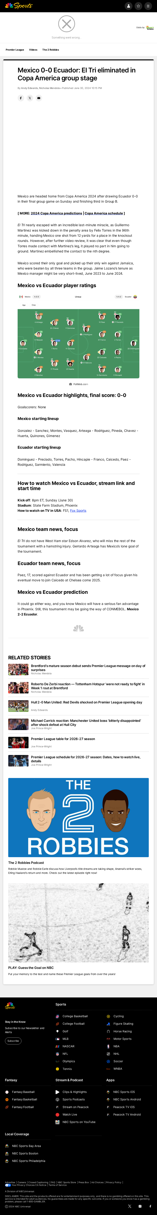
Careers (22, 1182)
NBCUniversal (26, 1191)
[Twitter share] (30, 98)
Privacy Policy (113, 1182)
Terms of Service (58, 1185)
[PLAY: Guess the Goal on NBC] (78, 922)
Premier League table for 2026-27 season (63, 739)
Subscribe (13, 1040)
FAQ (53, 1182)
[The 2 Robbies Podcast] (78, 817)
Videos (33, 49)
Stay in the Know (15, 1021)
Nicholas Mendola (49, 88)
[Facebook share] (21, 98)
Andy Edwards (29, 88)
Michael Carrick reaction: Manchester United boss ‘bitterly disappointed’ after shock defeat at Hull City (86, 723)
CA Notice (40, 1185)
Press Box (83, 1182)
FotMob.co (80, 384)
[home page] (19, 6)
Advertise (10, 1182)
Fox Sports (78, 511)
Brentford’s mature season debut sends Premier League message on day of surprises (88, 668)
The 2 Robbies (50, 49)
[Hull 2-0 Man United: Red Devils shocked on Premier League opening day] (18, 706)
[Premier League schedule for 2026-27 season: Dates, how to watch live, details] (18, 760)
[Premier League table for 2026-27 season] (18, 742)
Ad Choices (97, 1182)
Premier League (15, 49)
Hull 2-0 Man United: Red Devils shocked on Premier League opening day (86, 702)
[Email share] (39, 98)
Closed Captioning (38, 1182)
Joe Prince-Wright (41, 728)
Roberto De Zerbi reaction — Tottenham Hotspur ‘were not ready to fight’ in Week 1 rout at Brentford (88, 686)
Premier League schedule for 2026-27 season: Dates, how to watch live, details (85, 759)
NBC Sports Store (67, 1182)
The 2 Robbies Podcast (26, 863)
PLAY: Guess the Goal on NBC (31, 968)
